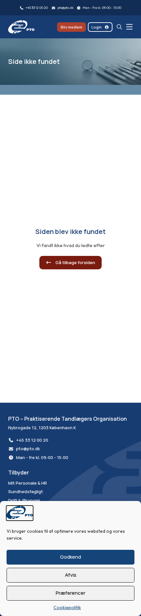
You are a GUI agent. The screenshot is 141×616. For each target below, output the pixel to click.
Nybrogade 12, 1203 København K (42, 428)
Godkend (70, 556)
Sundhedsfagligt (25, 491)
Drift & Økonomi (24, 500)
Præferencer (70, 592)
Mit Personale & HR (27, 483)
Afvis (70, 574)
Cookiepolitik (67, 607)
